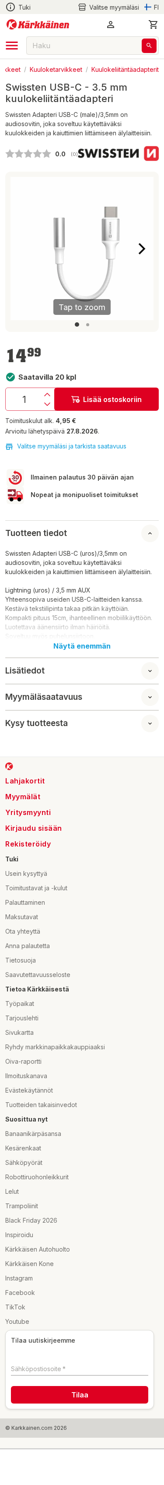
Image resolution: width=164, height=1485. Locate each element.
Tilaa (79, 1394)
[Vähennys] (47, 404)
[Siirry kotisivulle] (38, 24)
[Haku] (149, 46)
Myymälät (22, 796)
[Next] (142, 249)
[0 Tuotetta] (153, 24)
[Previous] (22, 249)
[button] (108, 7)
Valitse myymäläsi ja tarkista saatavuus (71, 446)
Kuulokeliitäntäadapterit (125, 69)
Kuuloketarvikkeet (56, 69)
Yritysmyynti (28, 812)
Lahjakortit (25, 780)
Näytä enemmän (82, 646)
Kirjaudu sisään (33, 828)
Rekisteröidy (28, 844)
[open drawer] (12, 45)
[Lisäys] (47, 394)
